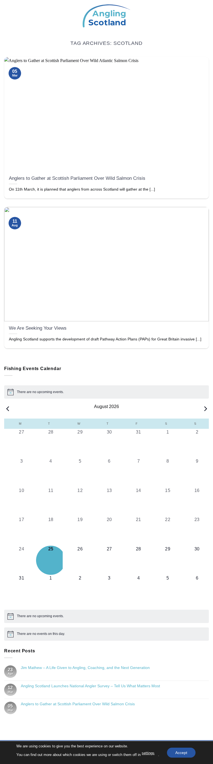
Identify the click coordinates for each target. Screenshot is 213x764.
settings (148, 753)
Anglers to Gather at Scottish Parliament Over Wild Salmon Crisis (77, 178)
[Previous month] (7, 408)
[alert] (106, 392)
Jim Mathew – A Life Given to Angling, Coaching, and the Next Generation (85, 667)
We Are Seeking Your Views (38, 328)
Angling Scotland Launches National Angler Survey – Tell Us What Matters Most (90, 686)
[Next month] (205, 408)
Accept (181, 752)
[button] (7, 16)
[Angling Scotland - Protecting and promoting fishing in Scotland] (106, 16)
